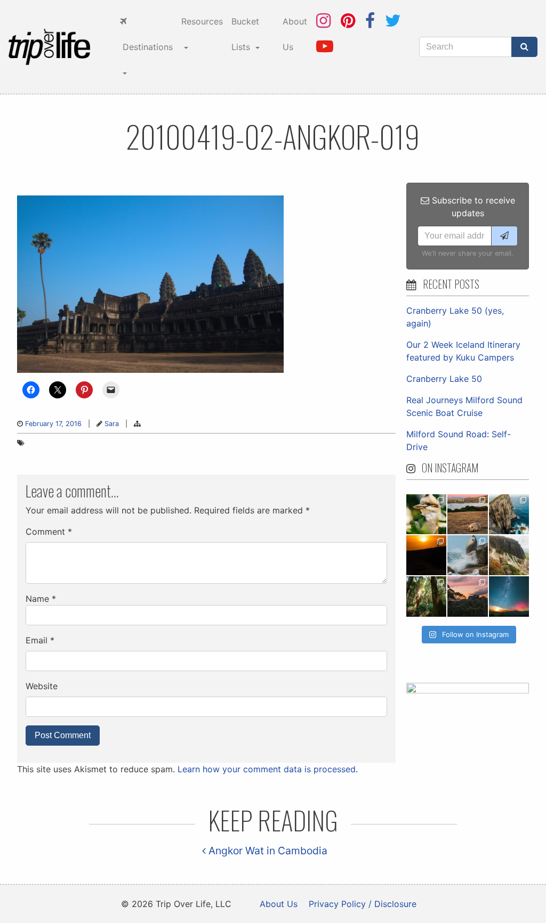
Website (42, 686)
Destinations (146, 47)
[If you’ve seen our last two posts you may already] (509, 514)
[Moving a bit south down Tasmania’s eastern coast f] (426, 555)
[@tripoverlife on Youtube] (325, 46)
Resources (202, 21)
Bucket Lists (245, 34)
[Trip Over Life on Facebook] (370, 20)
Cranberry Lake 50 (444, 378)
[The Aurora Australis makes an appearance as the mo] (509, 596)
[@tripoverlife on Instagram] (323, 20)
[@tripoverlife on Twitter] (393, 20)
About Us (295, 34)
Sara (112, 424)
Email (40, 640)
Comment (49, 531)
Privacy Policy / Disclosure (362, 904)
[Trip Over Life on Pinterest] (348, 20)
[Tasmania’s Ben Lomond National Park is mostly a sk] (509, 555)
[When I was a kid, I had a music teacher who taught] (426, 514)
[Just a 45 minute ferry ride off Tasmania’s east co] (467, 514)
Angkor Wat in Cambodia (266, 850)
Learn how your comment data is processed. (268, 769)
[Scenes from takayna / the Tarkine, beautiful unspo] (426, 596)
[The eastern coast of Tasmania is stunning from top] (467, 555)
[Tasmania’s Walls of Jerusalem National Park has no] (467, 596)
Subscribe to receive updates (472, 206)
